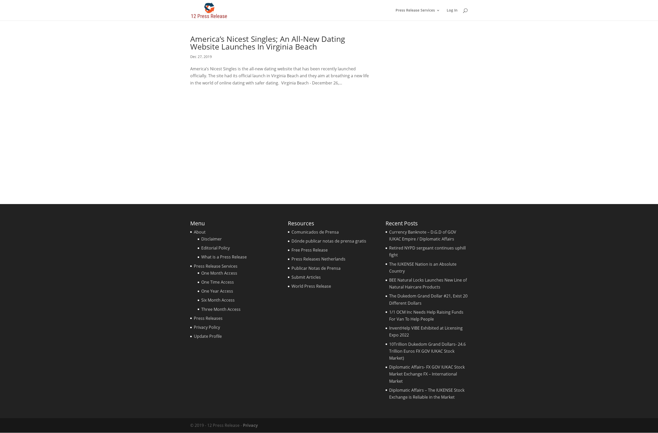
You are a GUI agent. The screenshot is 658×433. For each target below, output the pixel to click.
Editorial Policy (215, 248)
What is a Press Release (224, 257)
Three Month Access (221, 309)
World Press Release (311, 286)
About (200, 232)
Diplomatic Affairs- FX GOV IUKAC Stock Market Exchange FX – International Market (427, 374)
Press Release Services (415, 10)
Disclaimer (211, 239)
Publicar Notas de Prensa (316, 268)
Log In (452, 10)
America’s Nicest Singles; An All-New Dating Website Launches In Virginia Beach (267, 43)
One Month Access (219, 273)
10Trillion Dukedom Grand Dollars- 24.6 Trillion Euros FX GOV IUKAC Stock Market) (427, 351)
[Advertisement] (428, 112)
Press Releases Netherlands (318, 259)
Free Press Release (309, 250)
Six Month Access (218, 300)
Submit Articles (306, 277)
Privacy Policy (207, 327)
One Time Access (217, 282)
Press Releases (208, 318)
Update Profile (208, 336)
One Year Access (217, 291)
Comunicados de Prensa (315, 232)
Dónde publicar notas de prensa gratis (328, 241)
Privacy (250, 425)
